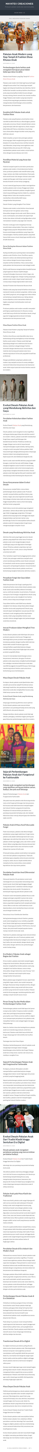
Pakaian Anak (16, 425)
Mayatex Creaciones (19, 3)
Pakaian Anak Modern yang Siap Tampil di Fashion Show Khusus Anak (18, 57)
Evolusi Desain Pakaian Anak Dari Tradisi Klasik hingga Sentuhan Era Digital (18, 1139)
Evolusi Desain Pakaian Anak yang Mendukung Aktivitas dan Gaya (19, 408)
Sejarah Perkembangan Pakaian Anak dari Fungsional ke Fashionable (18, 774)
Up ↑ (30, 1448)
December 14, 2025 (9, 63)
